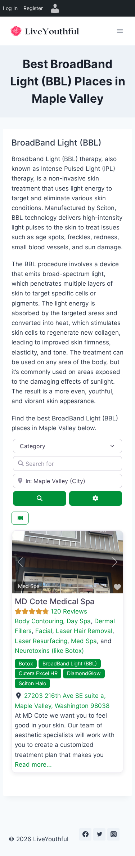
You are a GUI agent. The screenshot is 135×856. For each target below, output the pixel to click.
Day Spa (79, 621)
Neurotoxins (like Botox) (49, 650)
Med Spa (29, 586)
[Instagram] (113, 834)
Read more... (33, 764)
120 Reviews (69, 611)
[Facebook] (85, 834)
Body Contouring (39, 621)
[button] (20, 562)
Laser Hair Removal (84, 630)
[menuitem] (55, 8)
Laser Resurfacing (41, 641)
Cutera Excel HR (38, 673)
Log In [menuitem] (10, 8)
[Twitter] (99, 834)
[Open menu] (119, 30)
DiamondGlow (84, 673)
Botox (26, 663)
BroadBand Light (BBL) (69, 663)
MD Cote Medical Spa (54, 601)
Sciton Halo (32, 683)
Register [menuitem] (33, 8)
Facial (43, 630)
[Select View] (20, 518)
